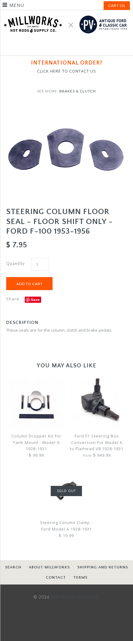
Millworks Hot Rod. (75, 596)
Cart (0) (116, 5)
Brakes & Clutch (77, 91)
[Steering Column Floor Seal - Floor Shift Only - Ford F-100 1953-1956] (66, 107)
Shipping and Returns (102, 567)
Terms (80, 577)
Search (13, 567)
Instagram (74, 47)
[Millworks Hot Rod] (66, 13)
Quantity (15, 263)
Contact (56, 577)
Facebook (59, 47)
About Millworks (49, 567)
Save (35, 299)
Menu (16, 5)
